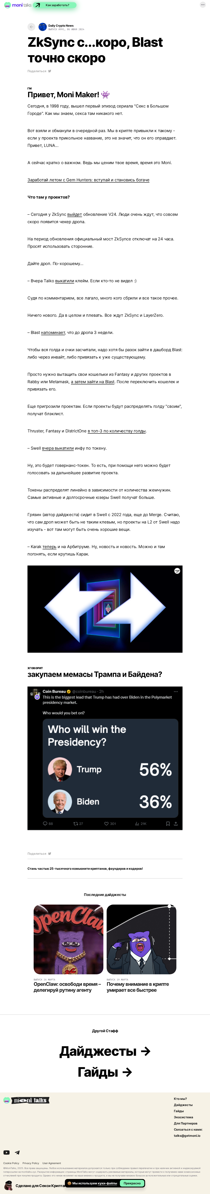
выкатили (64, 280)
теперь (49, 546)
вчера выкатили (58, 448)
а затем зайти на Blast (92, 381)
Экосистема (183, 1117)
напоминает (53, 332)
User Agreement (51, 1163)
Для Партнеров (185, 1123)
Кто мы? (180, 1099)
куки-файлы (107, 1183)
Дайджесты (97, 1051)
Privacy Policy (31, 1163)
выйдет (74, 214)
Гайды (98, 1072)
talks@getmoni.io (187, 1136)
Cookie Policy (11, 1163)
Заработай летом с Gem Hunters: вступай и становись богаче (88, 179)
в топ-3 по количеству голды (117, 430)
